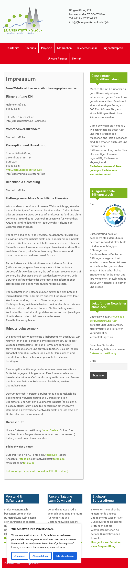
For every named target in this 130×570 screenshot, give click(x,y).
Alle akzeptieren (65, 556)
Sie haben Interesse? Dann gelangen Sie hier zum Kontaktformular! (106, 170)
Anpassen (19, 556)
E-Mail (93, 360)
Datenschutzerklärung (103, 353)
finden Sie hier (50, 430)
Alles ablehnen (40, 556)
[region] (44, 543)
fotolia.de (51, 454)
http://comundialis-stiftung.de (24, 169)
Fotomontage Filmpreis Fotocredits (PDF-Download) (37, 471)
